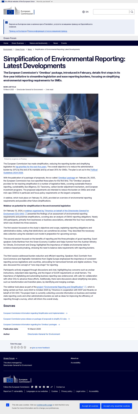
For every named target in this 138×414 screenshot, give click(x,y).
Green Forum (20, 49)
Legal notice (80, 391)
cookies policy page (44, 405)
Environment (7, 49)
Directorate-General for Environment (44, 334)
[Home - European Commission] (20, 10)
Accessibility (75, 363)
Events (64, 43)
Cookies (54, 391)
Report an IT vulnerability (13, 391)
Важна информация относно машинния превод (47, 31)
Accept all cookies (90, 406)
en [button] (87, 12)
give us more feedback (41, 348)
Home (5, 43)
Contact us (60, 387)
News (55, 43)
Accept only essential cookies (116, 406)
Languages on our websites (37, 391)
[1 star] (12, 347)
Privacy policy (66, 391)
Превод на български (18, 31)
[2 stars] (13, 347)
